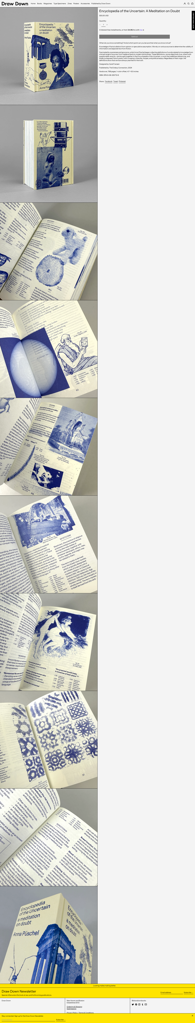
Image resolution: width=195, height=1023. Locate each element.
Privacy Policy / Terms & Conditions (80, 1013)
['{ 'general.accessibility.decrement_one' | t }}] (99, 24)
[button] (188, 3)
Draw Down (6, 1001)
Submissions (71, 1009)
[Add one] (107, 24)
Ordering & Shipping (74, 1007)
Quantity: (102, 21)
